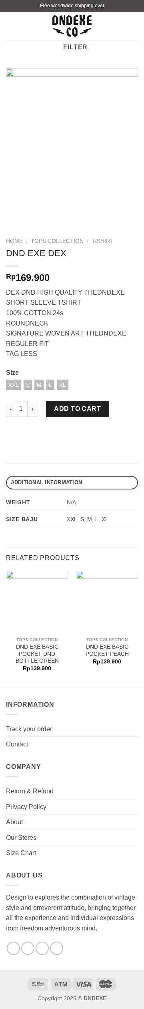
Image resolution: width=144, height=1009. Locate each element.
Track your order (29, 729)
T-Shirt (103, 241)
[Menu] (11, 26)
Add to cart (77, 408)
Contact (17, 744)
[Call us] (56, 948)
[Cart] (134, 26)
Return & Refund (30, 791)
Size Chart (21, 852)
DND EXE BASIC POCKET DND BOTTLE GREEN (37, 654)
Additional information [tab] (46, 482)
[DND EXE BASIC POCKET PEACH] (107, 602)
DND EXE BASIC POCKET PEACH (107, 650)
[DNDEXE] (72, 26)
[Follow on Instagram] (27, 948)
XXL (72, 519)
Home (14, 241)
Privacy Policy (26, 806)
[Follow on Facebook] (13, 948)
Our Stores (21, 837)
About (14, 822)
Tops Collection (57, 241)
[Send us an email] (42, 948)
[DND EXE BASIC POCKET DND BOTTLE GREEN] (37, 602)
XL (105, 519)
